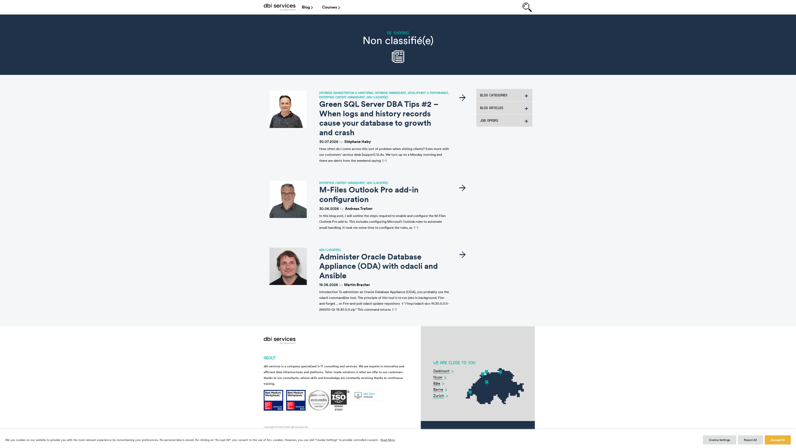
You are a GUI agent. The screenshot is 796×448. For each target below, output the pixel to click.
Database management (390, 93)
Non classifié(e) (377, 97)
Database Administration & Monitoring (346, 93)
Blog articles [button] (491, 107)
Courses (329, 7)
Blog (306, 7)
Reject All (750, 440)
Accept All (778, 440)
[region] (398, 438)
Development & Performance (428, 93)
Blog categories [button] (493, 95)
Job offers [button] (489, 120)
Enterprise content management (342, 97)
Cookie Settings (719, 440)
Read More (387, 440)
